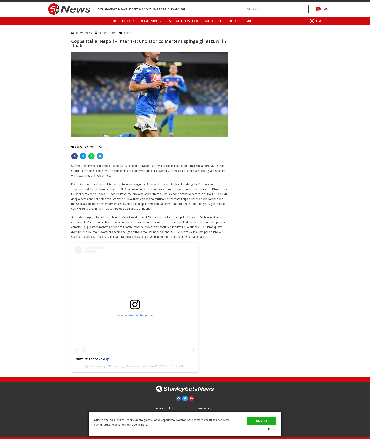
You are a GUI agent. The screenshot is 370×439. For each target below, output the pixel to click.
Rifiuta (272, 429)
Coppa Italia (81, 147)
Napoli (99, 147)
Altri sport (149, 21)
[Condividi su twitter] (83, 156)
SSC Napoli (113, 366)
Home (112, 21)
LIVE (319, 21)
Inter (91, 147)
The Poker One (230, 21)
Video (250, 21)
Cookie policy (140, 424)
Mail (326, 9)
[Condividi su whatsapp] (91, 156)
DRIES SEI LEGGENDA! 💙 (92, 359)
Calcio (126, 21)
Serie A (126, 33)
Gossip (209, 21)
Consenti (261, 421)
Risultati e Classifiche (183, 21)
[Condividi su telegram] (100, 156)
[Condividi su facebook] (74, 156)
